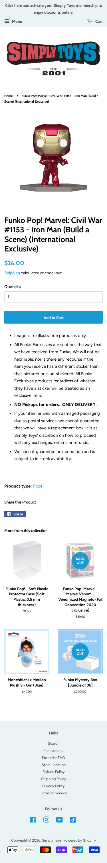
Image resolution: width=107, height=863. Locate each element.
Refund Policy (54, 771)
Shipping (12, 273)
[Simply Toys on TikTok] (73, 819)
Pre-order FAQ (53, 758)
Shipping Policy (53, 779)
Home (8, 96)
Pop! (37, 486)
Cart (98, 21)
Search (53, 743)
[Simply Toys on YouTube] (59, 821)
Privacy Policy (53, 786)
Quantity (12, 286)
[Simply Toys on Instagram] (46, 821)
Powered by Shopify (79, 840)
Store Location (54, 765)
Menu (16, 21)
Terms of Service (53, 793)
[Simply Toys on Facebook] (33, 821)
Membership (53, 750)
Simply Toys (52, 840)
